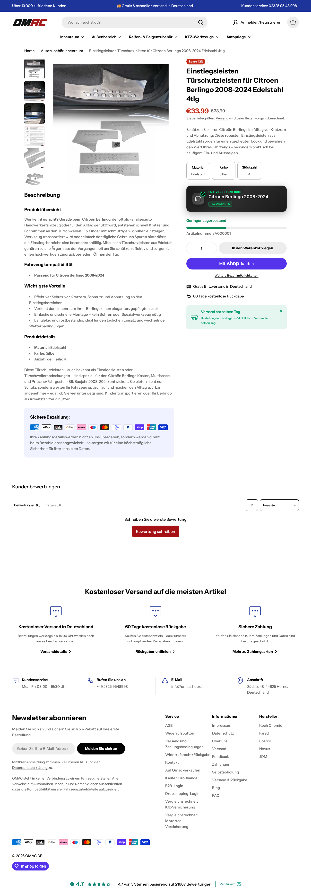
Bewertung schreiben (155, 531)
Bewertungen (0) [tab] (27, 505)
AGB (83, 762)
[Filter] (252, 505)
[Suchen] (201, 22)
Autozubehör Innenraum (62, 50)
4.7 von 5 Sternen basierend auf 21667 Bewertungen (164, 884)
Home (29, 50)
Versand (222, 118)
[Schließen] (280, 310)
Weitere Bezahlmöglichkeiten (237, 275)
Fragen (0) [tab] (52, 505)
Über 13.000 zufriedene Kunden (39, 5)
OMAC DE (33, 855)
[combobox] (134, 22)
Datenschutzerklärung (30, 767)
